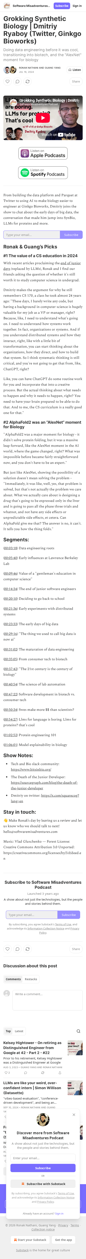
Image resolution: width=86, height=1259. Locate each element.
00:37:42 (10, 669)
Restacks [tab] (31, 979)
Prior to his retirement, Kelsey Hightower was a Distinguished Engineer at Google (32, 1060)
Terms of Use (66, 1193)
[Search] (78, 1031)
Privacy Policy (45, 1201)
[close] (74, 1114)
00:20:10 (10, 598)
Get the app (63, 1240)
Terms (75, 1225)
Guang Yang (53, 67)
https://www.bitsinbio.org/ (31, 769)
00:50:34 (10, 709)
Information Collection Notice (56, 1197)
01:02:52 (10, 735)
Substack (22, 1250)
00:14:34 (10, 589)
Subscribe (61, 6)
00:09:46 (10, 573)
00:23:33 (10, 624)
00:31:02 (10, 649)
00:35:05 (10, 659)
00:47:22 (10, 694)
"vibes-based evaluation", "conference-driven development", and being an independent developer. (30, 1100)
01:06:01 (10, 745)
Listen (77, 70)
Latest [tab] (19, 1031)
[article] (43, 1057)
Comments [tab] (13, 979)
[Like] (7, 81)
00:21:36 (10, 608)
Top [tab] (8, 1031)
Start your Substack (32, 1240)
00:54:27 (10, 719)
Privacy (63, 1225)
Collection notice (43, 1229)
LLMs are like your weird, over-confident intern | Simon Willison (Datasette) (32, 1088)
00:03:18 (10, 548)
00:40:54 (10, 684)
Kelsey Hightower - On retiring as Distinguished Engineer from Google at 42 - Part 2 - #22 (32, 1048)
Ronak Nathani (28, 67)
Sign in (77, 6)
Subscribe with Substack (46, 1184)
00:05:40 (10, 558)
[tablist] (21, 979)
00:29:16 (10, 634)
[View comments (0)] (17, 81)
